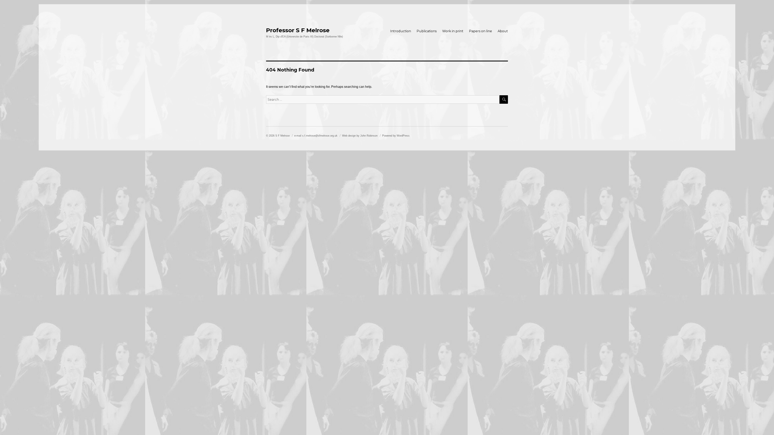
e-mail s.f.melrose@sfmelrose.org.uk (316, 135)
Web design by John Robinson (360, 135)
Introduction (400, 31)
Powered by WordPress (396, 135)
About (503, 31)
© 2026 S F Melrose (278, 135)
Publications (427, 31)
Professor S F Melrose (298, 30)
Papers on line (480, 31)
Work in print (452, 31)
